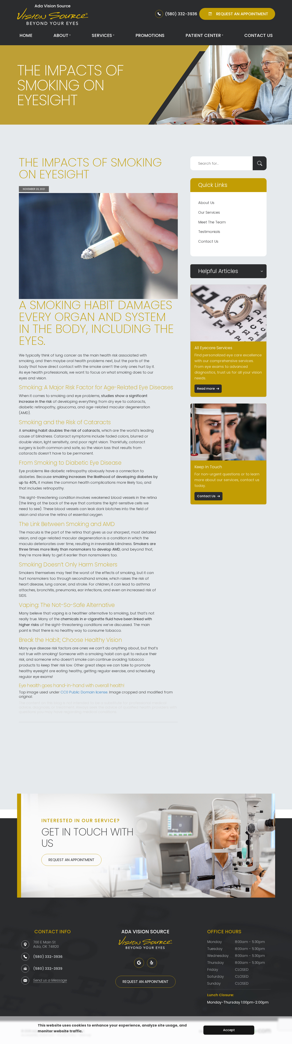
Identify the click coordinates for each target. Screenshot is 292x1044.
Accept (229, 1030)
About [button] (60, 35)
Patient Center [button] (203, 35)
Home (25, 35)
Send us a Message (50, 980)
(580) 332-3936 (48, 956)
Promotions (149, 35)
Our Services (209, 212)
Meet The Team (212, 222)
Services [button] (102, 35)
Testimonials (209, 231)
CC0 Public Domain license (84, 692)
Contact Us (258, 35)
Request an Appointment (71, 859)
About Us (206, 202)
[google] (139, 963)
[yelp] (152, 963)
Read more (206, 388)
